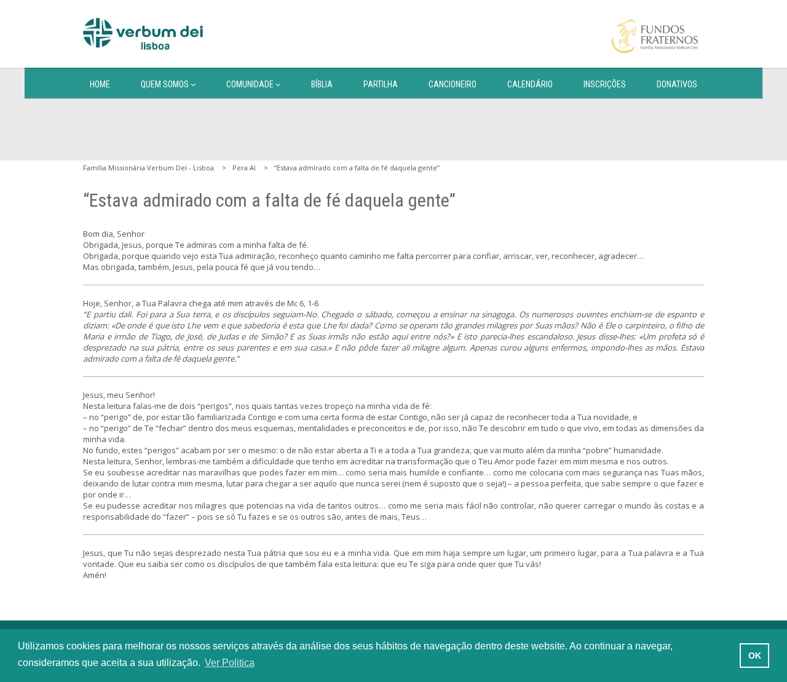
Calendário (530, 84)
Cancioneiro (453, 84)
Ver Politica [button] (230, 662)
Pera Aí (244, 167)
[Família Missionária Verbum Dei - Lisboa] (143, 34)
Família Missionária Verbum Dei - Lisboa (148, 167)
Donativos (677, 84)
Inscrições (604, 84)
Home (100, 84)
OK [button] (754, 655)
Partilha (380, 84)
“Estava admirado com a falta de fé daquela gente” (357, 167)
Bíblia (322, 84)
